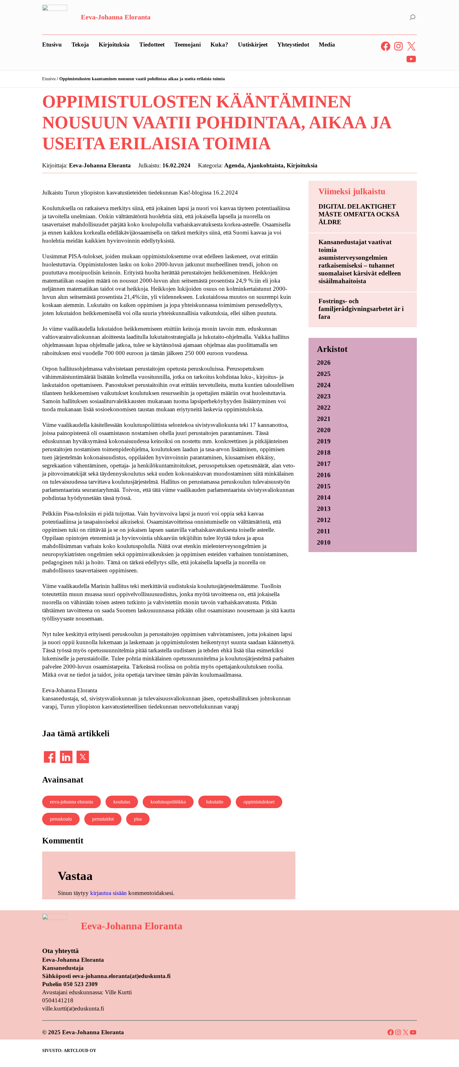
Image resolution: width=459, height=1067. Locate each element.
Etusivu (49, 79)
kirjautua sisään (108, 893)
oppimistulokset (259, 801)
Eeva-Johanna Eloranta (116, 17)
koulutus (121, 801)
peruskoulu (61, 819)
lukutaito (214, 801)
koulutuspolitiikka (168, 801)
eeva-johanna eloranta (71, 801)
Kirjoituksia (302, 165)
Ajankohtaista (265, 165)
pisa (138, 819)
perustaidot (103, 819)
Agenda (234, 165)
